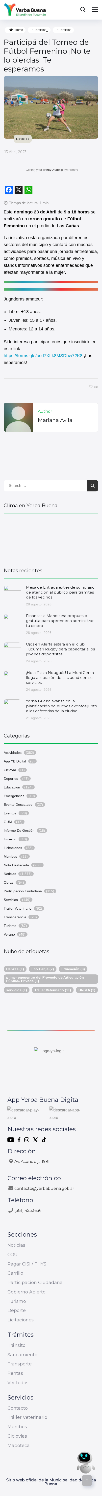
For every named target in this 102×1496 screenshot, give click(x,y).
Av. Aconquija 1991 (32, 1161)
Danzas (15, 969)
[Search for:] (51, 485)
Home (19, 30)
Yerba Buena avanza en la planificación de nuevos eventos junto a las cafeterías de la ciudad (61, 706)
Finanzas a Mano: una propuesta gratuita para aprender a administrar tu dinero (60, 620)
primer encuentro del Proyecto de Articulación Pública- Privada (45, 979)
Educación (12, 787)
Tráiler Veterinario (52, 990)
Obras (8, 882)
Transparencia (15, 917)
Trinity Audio (51, 170)
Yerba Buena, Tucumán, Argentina (51, 537)
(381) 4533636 (27, 1210)
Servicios (11, 900)
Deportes (11, 779)
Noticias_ (41, 30)
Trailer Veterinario (17, 908)
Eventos (10, 813)
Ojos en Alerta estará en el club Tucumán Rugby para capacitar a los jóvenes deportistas (60, 649)
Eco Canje (42, 969)
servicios (16, 990)
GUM (8, 822)
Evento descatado (18, 804)
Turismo (10, 926)
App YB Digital (15, 761)
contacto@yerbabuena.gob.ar (44, 1188)
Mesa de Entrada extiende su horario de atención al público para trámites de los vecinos (60, 592)
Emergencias (14, 796)
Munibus (10, 856)
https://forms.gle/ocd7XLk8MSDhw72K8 (43, 355)
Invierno (10, 839)
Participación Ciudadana (23, 891)
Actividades (13, 753)
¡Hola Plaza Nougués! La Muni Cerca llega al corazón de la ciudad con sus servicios (60, 677)
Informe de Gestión (19, 830)
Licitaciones (13, 848)
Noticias (65, 30)
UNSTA (86, 990)
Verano (9, 934)
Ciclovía (10, 770)
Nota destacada (16, 865)
